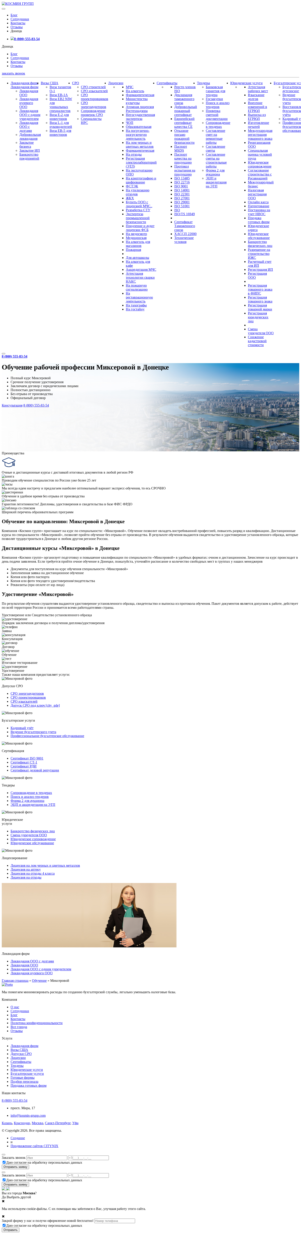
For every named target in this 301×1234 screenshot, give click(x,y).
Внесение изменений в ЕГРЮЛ (257, 107)
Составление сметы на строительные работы (216, 160)
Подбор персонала (24, 1081)
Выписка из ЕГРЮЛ (257, 117)
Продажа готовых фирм (258, 220)
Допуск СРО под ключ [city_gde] (35, 705)
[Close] (3, 1154)
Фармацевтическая (140, 95)
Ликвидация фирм (24, 83)
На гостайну (135, 309)
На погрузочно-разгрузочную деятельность (137, 134)
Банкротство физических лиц (260, 244)
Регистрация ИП (260, 269)
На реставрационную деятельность (139, 297)
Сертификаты (167, 83)
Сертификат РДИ (24, 766)
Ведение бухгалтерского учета (33, 732)
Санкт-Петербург (58, 1123)
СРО (75, 83)
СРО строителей (93, 87)
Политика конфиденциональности (37, 1023)
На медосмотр (136, 234)
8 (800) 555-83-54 (27, 39)
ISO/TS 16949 (184, 214)
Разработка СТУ (138, 210)
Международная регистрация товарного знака (260, 134)
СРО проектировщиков (94, 97)
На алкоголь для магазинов (138, 244)
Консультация (12, 405)
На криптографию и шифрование (141, 180)
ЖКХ (130, 198)
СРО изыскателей (94, 91)
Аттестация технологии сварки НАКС (140, 277)
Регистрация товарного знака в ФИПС (260, 289)
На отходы (134, 154)
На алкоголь (135, 91)
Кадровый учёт (22, 728)
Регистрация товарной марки (260, 307)
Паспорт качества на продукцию (183, 158)
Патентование (258, 206)
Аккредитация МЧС (141, 269)
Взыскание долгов (256, 97)
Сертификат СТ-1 (24, 762)
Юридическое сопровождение (259, 164)
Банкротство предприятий (29, 156)
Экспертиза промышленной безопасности (138, 218)
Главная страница (15, 980)
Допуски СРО (21, 1054)
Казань (7, 1123)
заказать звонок (13, 73)
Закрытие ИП (29, 150)
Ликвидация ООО (24, 965)
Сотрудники (20, 19)
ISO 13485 (182, 178)
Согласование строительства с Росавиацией (260, 174)
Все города (19, 1027)
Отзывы (17, 27)
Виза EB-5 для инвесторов (60, 132)
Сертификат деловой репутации (35, 770)
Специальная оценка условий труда (260, 154)
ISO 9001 (181, 186)
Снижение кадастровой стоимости (257, 341)
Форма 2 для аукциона (215, 172)
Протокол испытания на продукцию (184, 170)
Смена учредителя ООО (261, 331)
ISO (177, 210)
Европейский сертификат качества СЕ (184, 123)
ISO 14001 (182, 190)
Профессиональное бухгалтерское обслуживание (47, 736)
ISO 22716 (182, 182)
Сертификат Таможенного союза (184, 226)
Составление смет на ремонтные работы (215, 136)
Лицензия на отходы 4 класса (33, 873)
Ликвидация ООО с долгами (28, 127)
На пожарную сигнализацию (137, 287)
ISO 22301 (182, 194)
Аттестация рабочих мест (258, 89)
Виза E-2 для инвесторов (59, 117)
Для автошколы (137, 257)
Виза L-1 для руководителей (61, 125)
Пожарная (133, 250)
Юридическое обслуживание (259, 236)
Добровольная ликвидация (30, 136)
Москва (37, 1123)
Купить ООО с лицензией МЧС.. (139, 204)
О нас (15, 1007)
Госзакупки (214, 99)
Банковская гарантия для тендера (215, 91)
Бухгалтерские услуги (27, 1073)
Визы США (49, 83)
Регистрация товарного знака (260, 299)
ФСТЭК (132, 186)
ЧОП (129, 123)
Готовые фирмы (23, 1077)
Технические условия (184, 240)
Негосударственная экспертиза (140, 117)
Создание (18, 1138)
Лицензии (115, 83)
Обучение (39, 980)
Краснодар (22, 1123)
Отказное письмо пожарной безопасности (184, 136)
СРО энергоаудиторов (93, 105)
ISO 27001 (182, 198)
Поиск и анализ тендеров (217, 105)
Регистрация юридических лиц (258, 317)
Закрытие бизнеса (26, 144)
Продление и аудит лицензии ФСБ (140, 228)
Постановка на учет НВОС (259, 212)
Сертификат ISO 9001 (27, 758)
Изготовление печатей (258, 125)
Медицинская (136, 238)
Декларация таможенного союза (184, 99)
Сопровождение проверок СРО (93, 113)
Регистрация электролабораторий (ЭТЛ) (141, 162)
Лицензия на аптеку (26, 869)
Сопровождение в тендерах (218, 125)
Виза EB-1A (59, 95)
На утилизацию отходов (137, 192)
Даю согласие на (44, 1162)
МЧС (130, 87)
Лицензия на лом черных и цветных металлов (45, 865)
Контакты (18, 23)
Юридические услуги (246, 83)
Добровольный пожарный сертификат (185, 111)
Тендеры (203, 83)
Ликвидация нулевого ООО (28, 103)
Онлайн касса (258, 202)
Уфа (75, 1123)
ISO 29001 (182, 202)
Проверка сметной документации (217, 115)
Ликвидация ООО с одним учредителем (29, 115)
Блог (14, 15)
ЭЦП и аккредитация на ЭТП (216, 182)
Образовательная (138, 127)
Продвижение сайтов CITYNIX (34, 1146)
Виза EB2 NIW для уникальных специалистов (61, 105)
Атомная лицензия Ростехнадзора (140, 109)
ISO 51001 (182, 206)
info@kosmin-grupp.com (28, 1115)
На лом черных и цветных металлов (140, 144)
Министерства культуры (137, 101)
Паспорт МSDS (180, 148)
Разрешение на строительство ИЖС (259, 253)
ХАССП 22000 (185, 234)
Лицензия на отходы (26, 877)
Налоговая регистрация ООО (257, 194)
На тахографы (136, 305)
